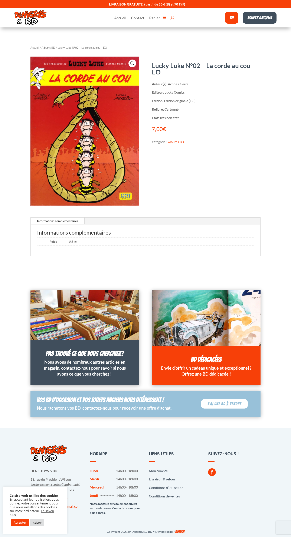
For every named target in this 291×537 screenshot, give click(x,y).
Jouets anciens (259, 17)
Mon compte (158, 471)
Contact (137, 18)
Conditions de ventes (164, 496)
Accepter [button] (20, 522)
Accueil (120, 18)
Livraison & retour (162, 479)
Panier (154, 18)
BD (232, 17)
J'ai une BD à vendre (224, 404)
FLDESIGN (179, 531)
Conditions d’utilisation (166, 488)
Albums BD (48, 47)
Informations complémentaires (57, 221)
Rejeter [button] (37, 522)
